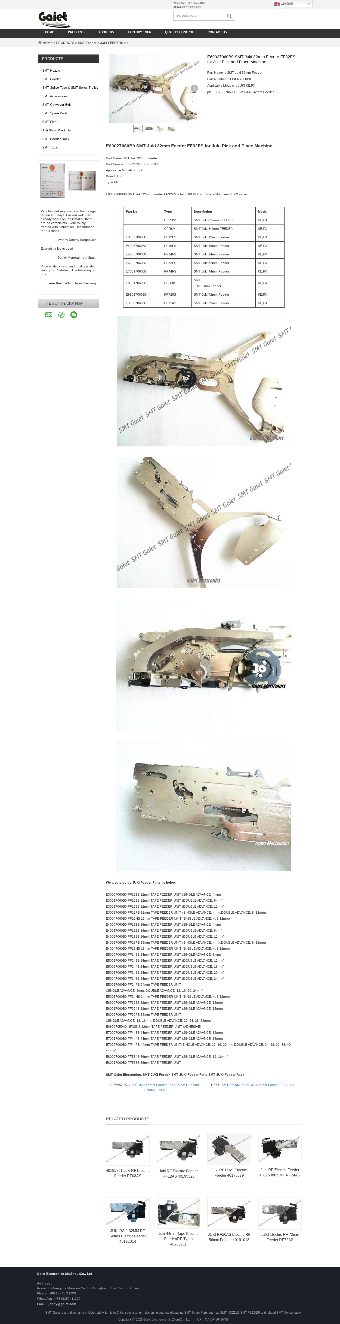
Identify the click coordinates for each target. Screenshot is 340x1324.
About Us (106, 32)
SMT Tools (50, 147)
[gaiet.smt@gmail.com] (200, 1297)
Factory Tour (139, 32)
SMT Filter (50, 122)
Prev (115, 88)
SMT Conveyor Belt (56, 104)
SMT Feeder (87, 43)
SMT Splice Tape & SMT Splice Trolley (70, 87)
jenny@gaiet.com (191, 6)
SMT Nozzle (51, 70)
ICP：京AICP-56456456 (212, 1319)
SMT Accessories (55, 96)
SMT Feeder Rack (55, 139)
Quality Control (179, 32)
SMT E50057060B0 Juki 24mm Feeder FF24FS (257, 1085)
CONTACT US (217, 32)
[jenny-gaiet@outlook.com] (203, 1297)
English (286, 3)
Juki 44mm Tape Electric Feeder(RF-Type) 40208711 (178, 1239)
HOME (49, 32)
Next (194, 88)
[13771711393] (202, 1297)
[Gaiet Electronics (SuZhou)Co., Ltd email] (51, 316)
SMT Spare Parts (55, 113)
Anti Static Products (56, 130)
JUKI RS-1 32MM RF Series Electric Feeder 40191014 (127, 1236)
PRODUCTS (76, 32)
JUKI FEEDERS (111, 43)
